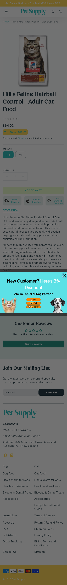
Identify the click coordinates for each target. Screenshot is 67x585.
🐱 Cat (33, 303)
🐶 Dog (33, 299)
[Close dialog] (64, 275)
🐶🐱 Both (33, 306)
